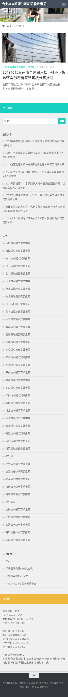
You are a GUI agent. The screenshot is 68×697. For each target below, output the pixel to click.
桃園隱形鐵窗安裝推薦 (17, 479)
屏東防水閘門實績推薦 (17, 372)
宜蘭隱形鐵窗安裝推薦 (17, 364)
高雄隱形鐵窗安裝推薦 (17, 540)
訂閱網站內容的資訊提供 (19, 568)
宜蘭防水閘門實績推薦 (17, 357)
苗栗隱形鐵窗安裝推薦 (17, 494)
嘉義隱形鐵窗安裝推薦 (17, 334)
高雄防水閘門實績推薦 (17, 524)
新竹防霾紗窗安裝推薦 (17, 441)
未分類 (31, 67)
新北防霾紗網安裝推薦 (17, 418)
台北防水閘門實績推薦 (17, 281)
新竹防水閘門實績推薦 (17, 433)
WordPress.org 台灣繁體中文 (20, 583)
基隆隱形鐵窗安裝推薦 (17, 349)
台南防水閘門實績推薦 (17, 304)
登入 (7, 560)
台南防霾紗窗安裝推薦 (17, 311)
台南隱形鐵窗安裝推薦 (14, 67)
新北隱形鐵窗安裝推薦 (17, 425)
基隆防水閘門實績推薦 (17, 342)
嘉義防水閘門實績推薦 (17, 326)
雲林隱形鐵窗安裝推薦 (17, 517)
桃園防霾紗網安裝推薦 (17, 471)
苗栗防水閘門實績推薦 (17, 486)
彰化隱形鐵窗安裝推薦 (17, 403)
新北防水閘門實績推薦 (17, 410)
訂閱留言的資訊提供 (16, 576)
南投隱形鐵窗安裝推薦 (17, 250)
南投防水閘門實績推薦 (17, 243)
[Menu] (64, 4)
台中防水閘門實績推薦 (17, 258)
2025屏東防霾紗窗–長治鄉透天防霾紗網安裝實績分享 (34, 164)
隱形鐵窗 (10, 501)
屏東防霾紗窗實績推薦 (17, 380)
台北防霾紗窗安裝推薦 (17, 288)
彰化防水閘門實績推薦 (17, 395)
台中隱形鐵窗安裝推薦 (17, 273)
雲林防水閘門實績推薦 (17, 509)
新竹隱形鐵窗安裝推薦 (17, 448)
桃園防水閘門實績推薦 (17, 463)
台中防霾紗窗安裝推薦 (17, 266)
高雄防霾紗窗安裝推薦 (17, 532)
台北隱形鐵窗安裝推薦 (17, 296)
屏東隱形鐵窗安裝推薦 (17, 387)
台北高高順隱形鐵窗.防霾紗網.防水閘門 (26, 4)
